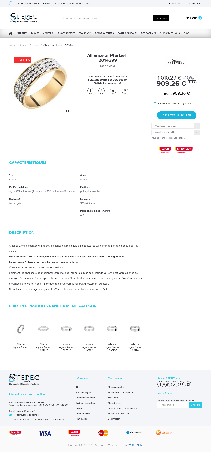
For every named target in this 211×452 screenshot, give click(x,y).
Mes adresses (114, 403)
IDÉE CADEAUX (148, 33)
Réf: (102, 66)
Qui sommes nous (170, 33)
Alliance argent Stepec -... (20, 347)
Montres (48, 33)
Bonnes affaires (104, 33)
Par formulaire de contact (25, 414)
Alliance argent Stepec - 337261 (135, 347)
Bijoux (35, 33)
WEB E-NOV (135, 445)
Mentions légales (84, 392)
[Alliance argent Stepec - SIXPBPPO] (20, 332)
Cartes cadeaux (127, 33)
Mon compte (115, 378)
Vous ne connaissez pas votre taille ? (168, 138)
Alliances (34, 45)
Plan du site (81, 419)
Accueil (12, 45)
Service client (176, 3)
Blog (186, 33)
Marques (22, 33)
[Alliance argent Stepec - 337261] (135, 332)
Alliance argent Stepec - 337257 (112, 347)
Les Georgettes (66, 33)
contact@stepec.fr (26, 411)
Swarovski (85, 33)
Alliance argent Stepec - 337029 (43, 347)
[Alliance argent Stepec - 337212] (89, 332)
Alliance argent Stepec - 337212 (89, 347)
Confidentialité (83, 413)
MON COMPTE (195, 3)
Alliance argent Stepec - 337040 (66, 347)
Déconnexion (114, 419)
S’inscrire (195, 404)
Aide (78, 387)
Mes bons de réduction (118, 413)
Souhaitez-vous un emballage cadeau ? (174, 103)
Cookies (79, 408)
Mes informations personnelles (122, 408)
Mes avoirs (113, 397)
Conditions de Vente (85, 397)
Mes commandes (116, 387)
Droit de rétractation (85, 403)
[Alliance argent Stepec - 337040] (66, 332)
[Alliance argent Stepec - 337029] (43, 332)
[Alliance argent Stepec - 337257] (112, 332)
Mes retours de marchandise (121, 392)
